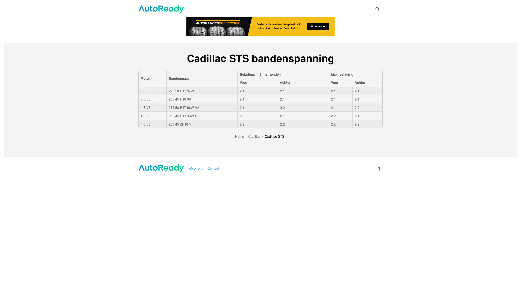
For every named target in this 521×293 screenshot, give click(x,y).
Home (239, 136)
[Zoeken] (377, 10)
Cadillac (254, 136)
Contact (213, 168)
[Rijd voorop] (161, 9)
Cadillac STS (274, 136)
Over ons (196, 168)
